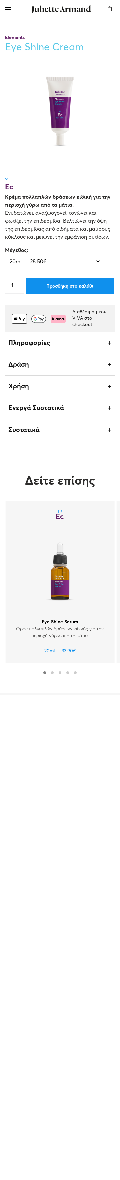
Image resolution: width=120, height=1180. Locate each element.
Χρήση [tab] (18, 386)
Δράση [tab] (18, 364)
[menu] (8, 8)
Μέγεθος (16, 250)
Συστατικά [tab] (24, 430)
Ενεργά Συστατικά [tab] (36, 408)
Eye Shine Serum (60, 622)
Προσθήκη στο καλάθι (69, 286)
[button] (109, 4)
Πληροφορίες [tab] (29, 343)
